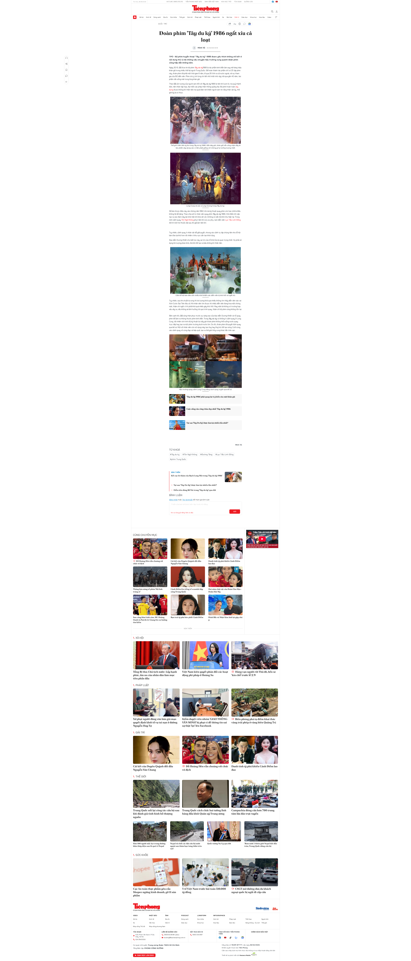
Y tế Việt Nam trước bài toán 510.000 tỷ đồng (204, 890)
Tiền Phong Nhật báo (193, 2)
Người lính (216, 17)
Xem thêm (276, 17)
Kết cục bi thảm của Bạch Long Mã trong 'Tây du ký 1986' (196, 475)
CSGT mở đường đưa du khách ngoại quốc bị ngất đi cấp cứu (251, 890)
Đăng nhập (173, 500)
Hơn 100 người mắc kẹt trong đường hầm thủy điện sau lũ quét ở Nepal (149, 844)
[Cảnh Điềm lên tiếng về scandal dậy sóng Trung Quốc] (188, 576)
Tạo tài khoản (187, 500)
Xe (223, 17)
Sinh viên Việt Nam (212, 2)
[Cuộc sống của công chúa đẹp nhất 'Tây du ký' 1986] (177, 411)
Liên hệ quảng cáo (169, 932)
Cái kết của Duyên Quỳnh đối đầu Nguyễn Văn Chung (186, 562)
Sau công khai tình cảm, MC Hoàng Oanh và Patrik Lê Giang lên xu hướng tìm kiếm (150, 620)
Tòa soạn (237, 2)
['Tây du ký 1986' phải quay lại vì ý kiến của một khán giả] (177, 399)
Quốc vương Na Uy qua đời (219, 843)
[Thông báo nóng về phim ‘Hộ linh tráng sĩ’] (150, 576)
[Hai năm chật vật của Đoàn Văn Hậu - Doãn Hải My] (225, 576)
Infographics (219, 915)
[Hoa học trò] (275, 909)
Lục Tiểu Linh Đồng (233, 220)
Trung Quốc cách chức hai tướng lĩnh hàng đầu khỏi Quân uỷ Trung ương (204, 812)
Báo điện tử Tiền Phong (205, 9)
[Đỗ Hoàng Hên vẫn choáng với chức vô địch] (150, 548)
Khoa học (253, 17)
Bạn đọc (232, 923)
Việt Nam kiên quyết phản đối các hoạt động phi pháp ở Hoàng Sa (205, 673)
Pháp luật (198, 17)
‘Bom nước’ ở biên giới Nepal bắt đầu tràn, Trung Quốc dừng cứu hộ (260, 844)
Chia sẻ (66, 64)
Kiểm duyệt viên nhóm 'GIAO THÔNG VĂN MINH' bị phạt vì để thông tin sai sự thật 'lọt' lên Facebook (204, 722)
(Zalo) (177, 935)
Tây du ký (199, 67)
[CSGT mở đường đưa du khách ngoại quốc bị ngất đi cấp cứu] (254, 872)
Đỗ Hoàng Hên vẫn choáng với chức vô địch (148, 562)
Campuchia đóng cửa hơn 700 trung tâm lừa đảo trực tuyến (252, 812)
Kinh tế (148, 17)
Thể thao (207, 17)
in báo (240, 24)
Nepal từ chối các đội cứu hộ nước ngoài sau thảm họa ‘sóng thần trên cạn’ (186, 846)
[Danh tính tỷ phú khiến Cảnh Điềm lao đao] (225, 548)
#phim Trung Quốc (178, 459)
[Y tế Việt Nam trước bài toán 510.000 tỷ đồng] (205, 872)
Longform (201, 915)
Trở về (66, 82)
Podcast (185, 915)
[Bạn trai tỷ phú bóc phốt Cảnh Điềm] (188, 605)
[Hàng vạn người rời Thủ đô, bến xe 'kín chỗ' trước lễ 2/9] (254, 655)
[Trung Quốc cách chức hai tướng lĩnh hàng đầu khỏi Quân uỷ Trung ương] (205, 794)
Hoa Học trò (226, 2)
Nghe (66, 58)
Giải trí (237, 17)
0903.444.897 (197, 935)
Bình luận (66, 76)
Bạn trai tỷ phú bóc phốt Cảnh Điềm (187, 617)
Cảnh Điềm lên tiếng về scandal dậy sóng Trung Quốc (187, 590)
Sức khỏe (173, 17)
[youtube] (276, 1)
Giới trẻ (189, 17)
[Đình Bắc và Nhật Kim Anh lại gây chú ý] (225, 605)
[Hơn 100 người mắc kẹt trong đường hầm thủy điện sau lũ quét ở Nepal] (150, 831)
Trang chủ (134, 17)
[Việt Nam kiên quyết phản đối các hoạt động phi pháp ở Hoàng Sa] (205, 655)
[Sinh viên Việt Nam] (262, 909)
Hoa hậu (262, 17)
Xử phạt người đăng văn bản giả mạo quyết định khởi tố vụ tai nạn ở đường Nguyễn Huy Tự (155, 722)
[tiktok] (231, 937)
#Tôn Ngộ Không (190, 454)
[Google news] (243, 938)
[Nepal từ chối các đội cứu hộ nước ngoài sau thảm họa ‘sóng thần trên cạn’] (187, 831)
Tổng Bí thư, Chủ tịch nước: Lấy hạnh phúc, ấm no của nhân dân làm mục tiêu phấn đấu (155, 675)
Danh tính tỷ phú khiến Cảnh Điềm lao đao (224, 562)
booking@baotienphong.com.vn (174, 938)
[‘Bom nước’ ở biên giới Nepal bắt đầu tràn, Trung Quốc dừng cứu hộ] (261, 831)
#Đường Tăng (206, 454)
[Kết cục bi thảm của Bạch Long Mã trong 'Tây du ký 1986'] (233, 477)
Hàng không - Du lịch (252, 923)
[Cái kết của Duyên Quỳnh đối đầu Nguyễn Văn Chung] (188, 548)
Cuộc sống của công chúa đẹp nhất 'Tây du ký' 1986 (208, 409)
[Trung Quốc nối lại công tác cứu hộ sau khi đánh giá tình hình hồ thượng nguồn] (156, 794)
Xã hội (141, 17)
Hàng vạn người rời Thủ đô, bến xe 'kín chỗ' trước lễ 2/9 (253, 673)
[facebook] (273, 1)
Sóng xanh (157, 17)
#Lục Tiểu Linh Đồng (224, 454)
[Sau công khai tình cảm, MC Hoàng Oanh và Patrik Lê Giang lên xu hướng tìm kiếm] (150, 605)
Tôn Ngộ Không (187, 220)
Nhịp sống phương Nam (157, 926)
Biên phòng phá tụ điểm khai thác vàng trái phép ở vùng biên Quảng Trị (253, 720)
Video (269, 17)
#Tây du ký (174, 454)
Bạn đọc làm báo (145, 955)
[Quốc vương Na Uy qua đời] (224, 831)
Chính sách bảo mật (259, 932)
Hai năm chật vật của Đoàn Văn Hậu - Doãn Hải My (225, 590)
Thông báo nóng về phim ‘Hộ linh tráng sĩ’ (147, 590)
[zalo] (237, 938)
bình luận (244, 24)
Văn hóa (229, 17)
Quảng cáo (248, 2)
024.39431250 (140, 939)
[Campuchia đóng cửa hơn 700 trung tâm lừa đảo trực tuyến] (254, 794)
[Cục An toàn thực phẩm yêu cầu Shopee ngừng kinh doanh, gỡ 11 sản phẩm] (156, 872)
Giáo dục (244, 17)
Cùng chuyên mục (145, 534)
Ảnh (166, 915)
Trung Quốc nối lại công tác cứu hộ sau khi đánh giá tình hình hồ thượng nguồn (156, 814)
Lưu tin (66, 70)
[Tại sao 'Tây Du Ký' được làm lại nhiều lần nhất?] (177, 425)
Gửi (234, 512)
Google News (249, 24)
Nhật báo (153, 915)
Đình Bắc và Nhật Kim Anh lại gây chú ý (225, 618)
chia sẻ (230, 24)
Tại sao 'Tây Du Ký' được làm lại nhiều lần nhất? (207, 423)
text (235, 24)
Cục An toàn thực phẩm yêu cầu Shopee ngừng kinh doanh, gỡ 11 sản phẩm (154, 892)
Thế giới (182, 17)
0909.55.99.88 (169, 935)
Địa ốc (165, 17)
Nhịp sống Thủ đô (139, 926)
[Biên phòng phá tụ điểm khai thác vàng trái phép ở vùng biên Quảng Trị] (254, 702)
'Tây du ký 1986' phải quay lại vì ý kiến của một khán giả (210, 396)
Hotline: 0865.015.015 (175, 2)
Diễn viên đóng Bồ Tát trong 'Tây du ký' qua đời (195, 490)
